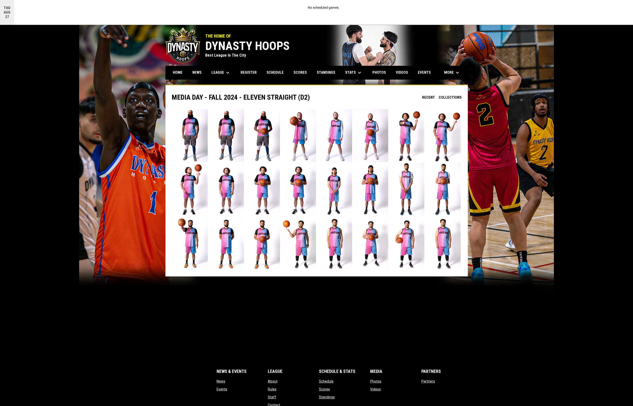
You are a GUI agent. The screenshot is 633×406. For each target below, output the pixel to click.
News (221, 381)
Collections (450, 97)
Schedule (326, 381)
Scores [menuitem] (300, 72)
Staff (272, 397)
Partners (428, 381)
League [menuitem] (221, 73)
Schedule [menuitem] (275, 72)
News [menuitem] (197, 72)
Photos (375, 381)
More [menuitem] (452, 73)
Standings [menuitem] (326, 72)
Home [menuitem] (177, 72)
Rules (272, 389)
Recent (428, 97)
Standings (327, 397)
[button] (190, 135)
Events (222, 389)
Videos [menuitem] (402, 72)
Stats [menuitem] (353, 73)
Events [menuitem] (424, 72)
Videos (375, 389)
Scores (324, 389)
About (272, 381)
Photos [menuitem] (379, 72)
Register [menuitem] (249, 72)
